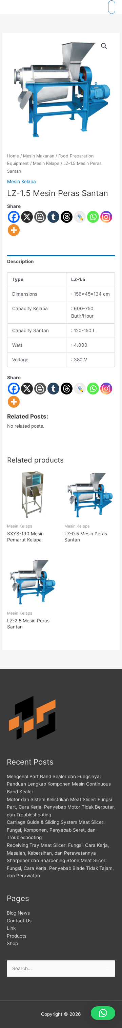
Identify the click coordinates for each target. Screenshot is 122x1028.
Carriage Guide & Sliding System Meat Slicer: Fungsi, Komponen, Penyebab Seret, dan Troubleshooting (56, 829)
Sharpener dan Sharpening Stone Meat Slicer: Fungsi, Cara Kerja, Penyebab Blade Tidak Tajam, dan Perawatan (60, 868)
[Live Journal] (80, 388)
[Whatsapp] (93, 217)
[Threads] (67, 217)
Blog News (18, 913)
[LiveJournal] (80, 217)
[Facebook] (14, 217)
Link (11, 928)
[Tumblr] (53, 217)
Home (13, 155)
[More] (14, 230)
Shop (12, 943)
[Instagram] (106, 217)
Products (16, 936)
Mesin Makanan (38, 155)
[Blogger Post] (40, 217)
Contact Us (19, 920)
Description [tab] (20, 261)
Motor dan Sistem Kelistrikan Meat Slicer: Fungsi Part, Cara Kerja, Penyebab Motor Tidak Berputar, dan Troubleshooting (61, 807)
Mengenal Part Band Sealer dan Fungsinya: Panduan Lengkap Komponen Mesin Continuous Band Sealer (59, 784)
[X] (27, 217)
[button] (104, 46)
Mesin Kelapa (46, 163)
